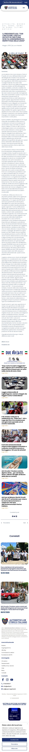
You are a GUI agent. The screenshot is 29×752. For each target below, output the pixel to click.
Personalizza (14, 744)
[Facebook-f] (2, 679)
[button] (13, 516)
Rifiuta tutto (14, 748)
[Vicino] (27, 724)
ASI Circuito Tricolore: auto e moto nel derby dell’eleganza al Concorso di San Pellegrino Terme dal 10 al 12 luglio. (14, 608)
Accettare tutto (14, 739)
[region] (14, 737)
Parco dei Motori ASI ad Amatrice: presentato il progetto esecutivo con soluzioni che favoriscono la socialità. (14, 568)
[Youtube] (11, 679)
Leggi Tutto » (5, 373)
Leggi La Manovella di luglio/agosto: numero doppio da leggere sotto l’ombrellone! (14, 394)
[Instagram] (7, 679)
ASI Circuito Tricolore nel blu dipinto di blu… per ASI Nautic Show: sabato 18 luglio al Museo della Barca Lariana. (13, 473)
